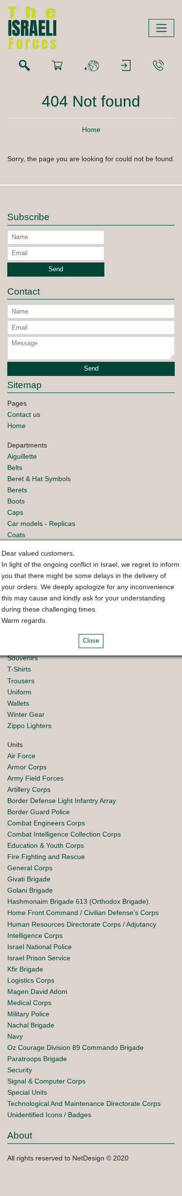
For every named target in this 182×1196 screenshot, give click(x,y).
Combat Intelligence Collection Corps (64, 834)
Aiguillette (22, 456)
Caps (15, 512)
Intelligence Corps (35, 935)
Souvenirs (22, 658)
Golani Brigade (30, 890)
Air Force (21, 756)
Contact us (23, 414)
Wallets (18, 703)
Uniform (19, 692)
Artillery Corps (28, 789)
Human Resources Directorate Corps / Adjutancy (81, 924)
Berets (17, 490)
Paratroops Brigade (37, 1059)
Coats (16, 535)
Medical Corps (29, 1003)
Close (91, 640)
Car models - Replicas (41, 523)
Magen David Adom (37, 991)
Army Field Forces (35, 778)
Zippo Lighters (29, 725)
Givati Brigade (28, 879)
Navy (15, 1036)
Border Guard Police (38, 812)
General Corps (29, 868)
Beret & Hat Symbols (39, 479)
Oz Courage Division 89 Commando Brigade (75, 1047)
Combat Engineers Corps (46, 823)
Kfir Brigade (25, 969)
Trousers (20, 681)
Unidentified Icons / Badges (49, 1115)
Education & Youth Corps (45, 845)
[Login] (126, 66)
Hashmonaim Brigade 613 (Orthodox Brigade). (78, 901)
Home (91, 129)
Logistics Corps (30, 980)
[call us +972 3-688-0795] (158, 66)
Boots (16, 501)
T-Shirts (19, 669)
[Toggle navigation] (161, 28)
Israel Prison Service (38, 958)
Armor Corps (27, 767)
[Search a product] (24, 66)
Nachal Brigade (30, 1025)
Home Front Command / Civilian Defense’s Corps (83, 912)
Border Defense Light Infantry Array (61, 800)
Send (56, 269)
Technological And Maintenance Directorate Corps (84, 1103)
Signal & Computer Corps (46, 1081)
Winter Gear (26, 714)
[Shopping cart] (57, 66)
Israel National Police (39, 947)
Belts (14, 467)
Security (19, 1070)
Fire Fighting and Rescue (46, 856)
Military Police (28, 1014)
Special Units (27, 1092)
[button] (91, 65)
